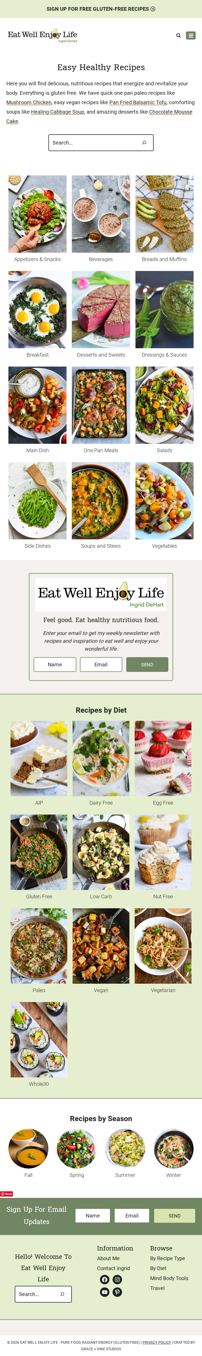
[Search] (144, 143)
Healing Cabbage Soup (57, 112)
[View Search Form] (178, 35)
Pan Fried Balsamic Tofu (137, 102)
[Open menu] (191, 35)
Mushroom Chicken (29, 102)
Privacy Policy (157, 1342)
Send (147, 664)
